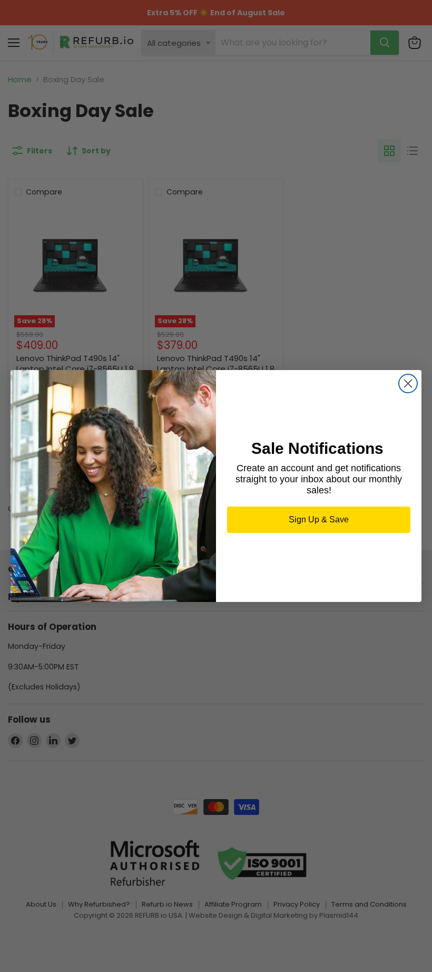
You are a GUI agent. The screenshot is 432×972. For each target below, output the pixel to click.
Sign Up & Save (319, 519)
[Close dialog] (408, 383)
